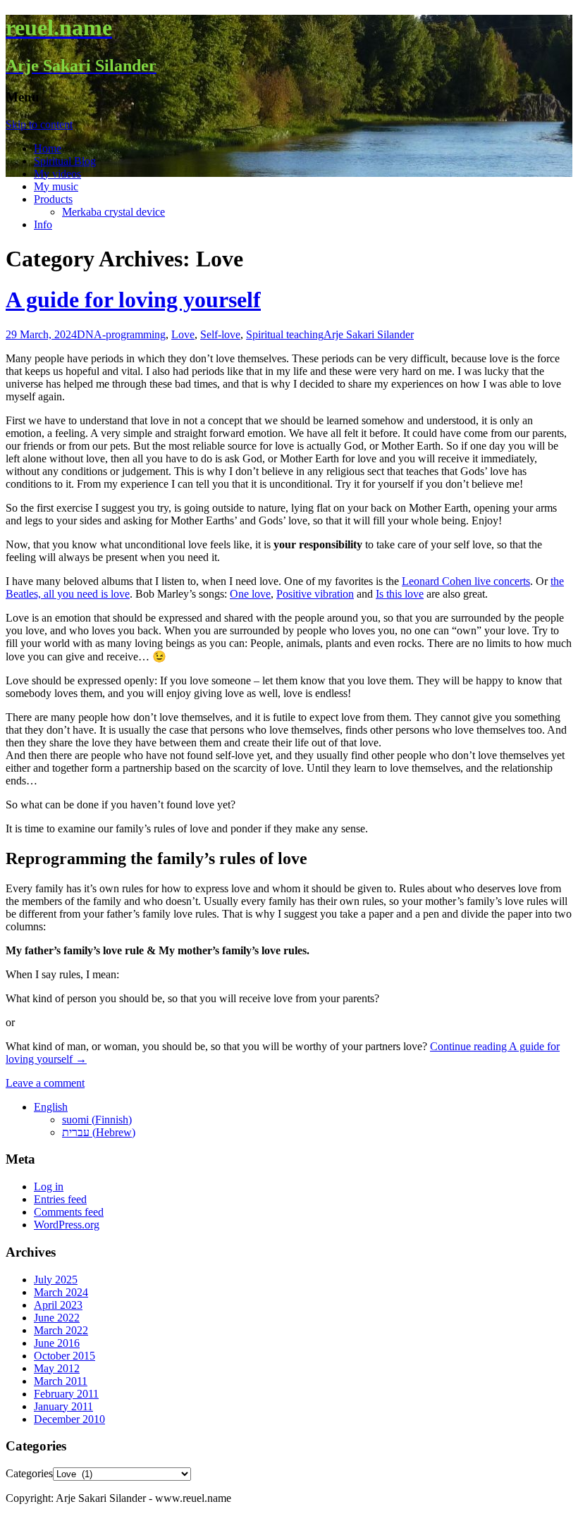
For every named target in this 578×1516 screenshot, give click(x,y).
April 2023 (58, 1305)
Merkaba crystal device (113, 212)
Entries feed (60, 1199)
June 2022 (57, 1318)
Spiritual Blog (65, 161)
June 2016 (57, 1343)
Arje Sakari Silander (369, 334)
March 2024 (61, 1292)
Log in (48, 1187)
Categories (29, 1473)
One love (250, 594)
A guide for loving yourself (133, 299)
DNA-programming (121, 334)
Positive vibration (315, 594)
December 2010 (69, 1419)
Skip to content (39, 124)
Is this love (400, 594)
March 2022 (61, 1330)
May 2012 (57, 1368)
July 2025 (56, 1280)
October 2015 (64, 1356)
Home (47, 148)
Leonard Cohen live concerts (466, 581)
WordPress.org (66, 1225)
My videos (57, 174)
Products (53, 199)
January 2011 (63, 1406)
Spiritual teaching (285, 334)
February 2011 (66, 1394)
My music (56, 186)
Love (183, 334)
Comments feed (69, 1212)
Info (43, 224)
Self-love (220, 334)
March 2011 (60, 1381)
